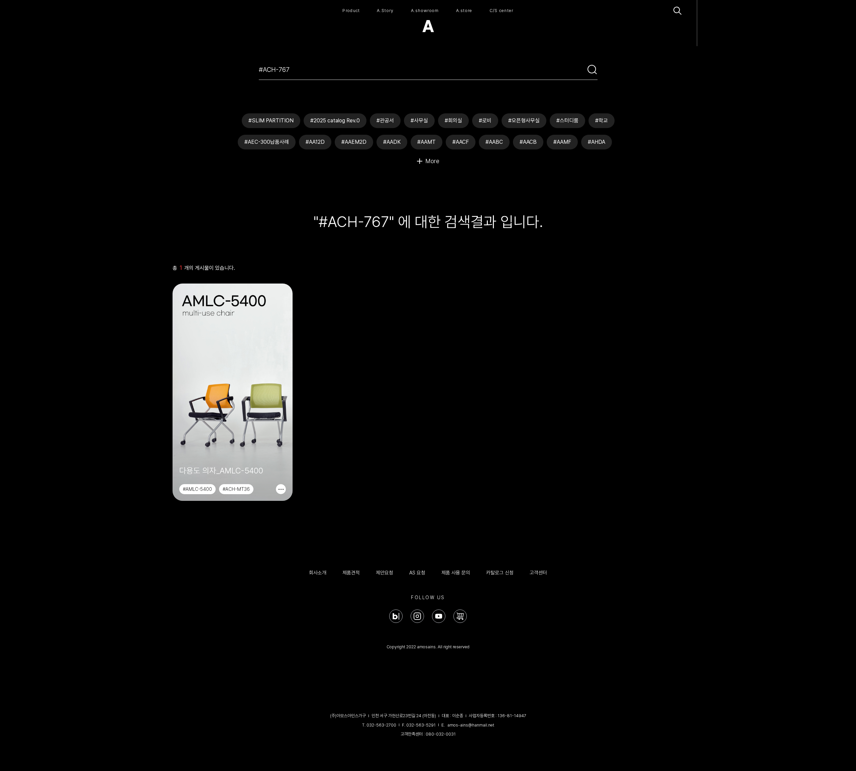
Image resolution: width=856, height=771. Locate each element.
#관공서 (385, 120)
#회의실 (453, 120)
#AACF (460, 142)
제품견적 (351, 573)
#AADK (392, 142)
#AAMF (562, 142)
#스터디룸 (567, 120)
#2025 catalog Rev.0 (335, 120)
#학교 (601, 120)
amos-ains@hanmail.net (470, 725)
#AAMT (426, 142)
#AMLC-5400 (197, 489)
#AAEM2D (353, 142)
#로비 (485, 120)
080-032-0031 (441, 734)
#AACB (528, 142)
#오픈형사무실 (524, 120)
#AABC (494, 142)
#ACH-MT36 (236, 489)
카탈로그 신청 (500, 573)
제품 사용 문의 (455, 573)
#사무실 (419, 120)
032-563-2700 (381, 725)
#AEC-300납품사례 (266, 142)
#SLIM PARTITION (271, 120)
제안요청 (384, 573)
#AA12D (315, 142)
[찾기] (592, 70)
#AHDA (596, 142)
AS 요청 (417, 573)
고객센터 (538, 573)
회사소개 (317, 573)
